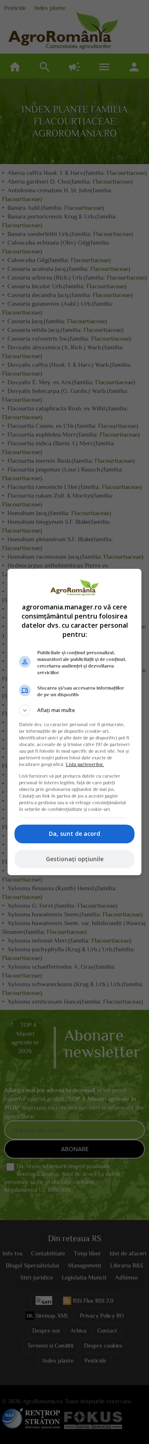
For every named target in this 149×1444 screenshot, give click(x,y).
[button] (74, 710)
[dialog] (74, 722)
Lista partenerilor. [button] (85, 764)
